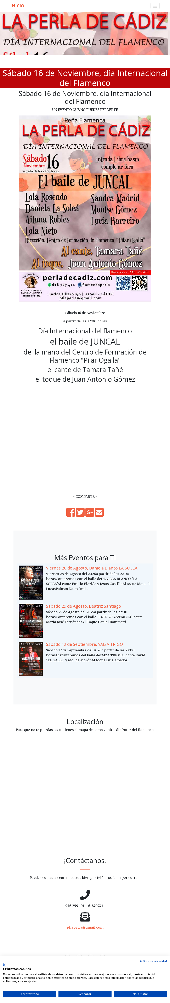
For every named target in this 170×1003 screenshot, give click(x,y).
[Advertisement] (85, 465)
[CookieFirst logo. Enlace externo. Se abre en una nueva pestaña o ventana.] (4, 965)
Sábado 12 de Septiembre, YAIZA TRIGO (84, 644)
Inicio (17, 5)
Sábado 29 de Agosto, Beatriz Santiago (83, 606)
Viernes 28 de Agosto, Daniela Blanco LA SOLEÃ (91, 568)
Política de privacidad (153, 961)
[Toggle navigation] (155, 6)
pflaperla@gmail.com (85, 927)
